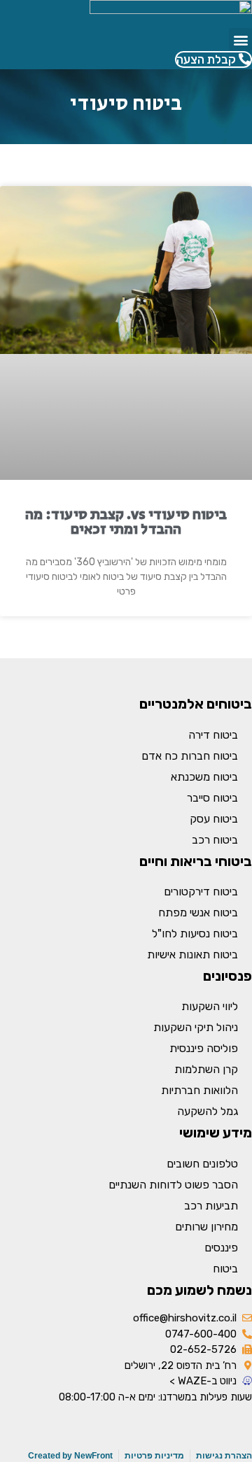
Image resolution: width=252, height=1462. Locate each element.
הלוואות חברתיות (199, 1090)
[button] (240, 39)
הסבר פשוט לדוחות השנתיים (173, 1184)
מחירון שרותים (206, 1226)
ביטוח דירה (213, 734)
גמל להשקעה (207, 1111)
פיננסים (221, 1247)
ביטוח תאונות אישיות (192, 954)
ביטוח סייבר (212, 797)
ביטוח (225, 1268)
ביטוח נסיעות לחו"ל (195, 933)
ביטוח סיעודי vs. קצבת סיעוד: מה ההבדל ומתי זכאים (126, 522)
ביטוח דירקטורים (201, 891)
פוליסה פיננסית (203, 1048)
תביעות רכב (211, 1205)
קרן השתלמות (206, 1069)
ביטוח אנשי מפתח (198, 912)
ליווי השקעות (209, 1006)
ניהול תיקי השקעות (195, 1027)
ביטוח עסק (214, 818)
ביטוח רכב (215, 839)
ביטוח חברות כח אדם (189, 755)
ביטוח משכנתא (204, 776)
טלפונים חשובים (202, 1163)
